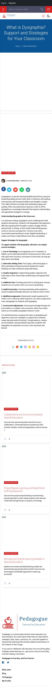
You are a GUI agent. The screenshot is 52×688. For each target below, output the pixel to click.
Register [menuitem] (12, 3)
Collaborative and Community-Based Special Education (23, 416)
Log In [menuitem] (4, 3)
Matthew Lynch (13, 181)
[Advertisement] (26, 80)
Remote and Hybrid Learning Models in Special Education (24, 560)
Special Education (8, 172)
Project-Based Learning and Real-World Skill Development (24, 489)
